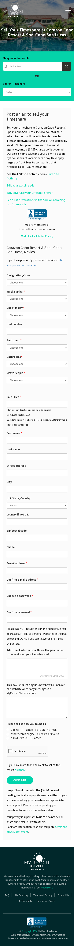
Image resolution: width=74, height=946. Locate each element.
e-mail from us (19, 738)
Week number (16, 291)
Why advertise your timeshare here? (30, 192)
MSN (42, 730)
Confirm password (19, 612)
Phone (11, 547)
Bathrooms (14, 357)
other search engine (23, 734)
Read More (47, 887)
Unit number (14, 324)
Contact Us (63, 895)
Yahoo (29, 730)
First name (14, 433)
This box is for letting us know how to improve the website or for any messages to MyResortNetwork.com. (36, 689)
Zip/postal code (17, 530)
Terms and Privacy (42, 895)
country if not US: (18, 514)
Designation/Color (18, 275)
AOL (54, 730)
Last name (13, 449)
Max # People (16, 373)
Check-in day (15, 308)
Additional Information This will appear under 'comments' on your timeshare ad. (35, 652)
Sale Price (14, 397)
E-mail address (17, 563)
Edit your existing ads (20, 185)
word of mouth (50, 734)
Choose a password (20, 596)
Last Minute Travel (46, 901)
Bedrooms (14, 340)
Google (15, 730)
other (37, 738)
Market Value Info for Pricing (37, 236)
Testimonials (25, 901)
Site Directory (21, 895)
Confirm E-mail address (22, 579)
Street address (16, 465)
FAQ (7, 895)
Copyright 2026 (29, 931)
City (9, 482)
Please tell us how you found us (26, 724)
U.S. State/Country (19, 498)
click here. (20, 770)
